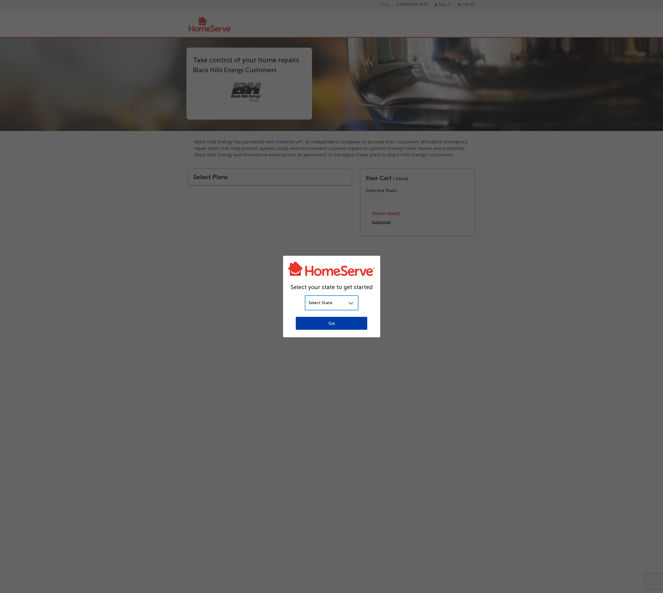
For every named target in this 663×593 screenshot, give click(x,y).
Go (331, 323)
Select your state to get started (332, 287)
